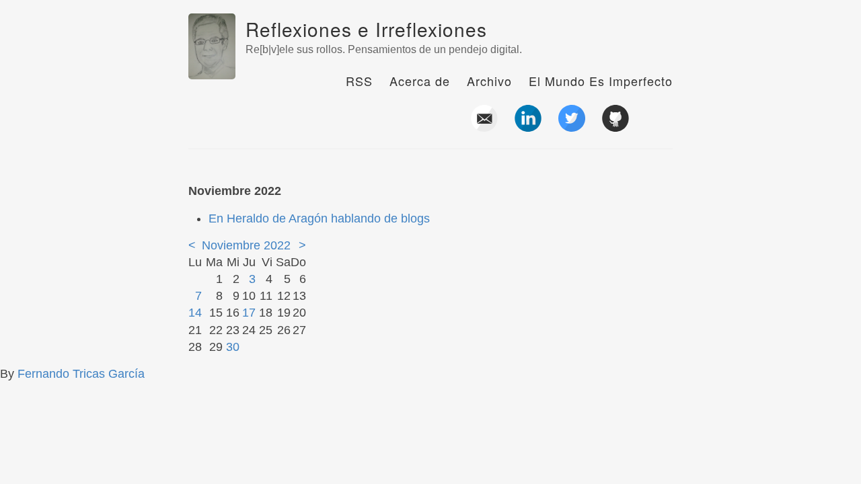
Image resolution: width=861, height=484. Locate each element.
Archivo (489, 80)
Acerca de (419, 80)
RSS (359, 80)
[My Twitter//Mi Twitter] (571, 126)
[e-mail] (484, 126)
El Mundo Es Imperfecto (601, 80)
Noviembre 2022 (246, 245)
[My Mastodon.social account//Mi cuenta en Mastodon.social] (659, 126)
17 (249, 312)
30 (232, 347)
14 (195, 312)
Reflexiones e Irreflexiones (366, 28)
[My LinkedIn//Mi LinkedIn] (528, 126)
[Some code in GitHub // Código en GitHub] (615, 126)
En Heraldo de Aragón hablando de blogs (319, 218)
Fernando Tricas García (81, 373)
